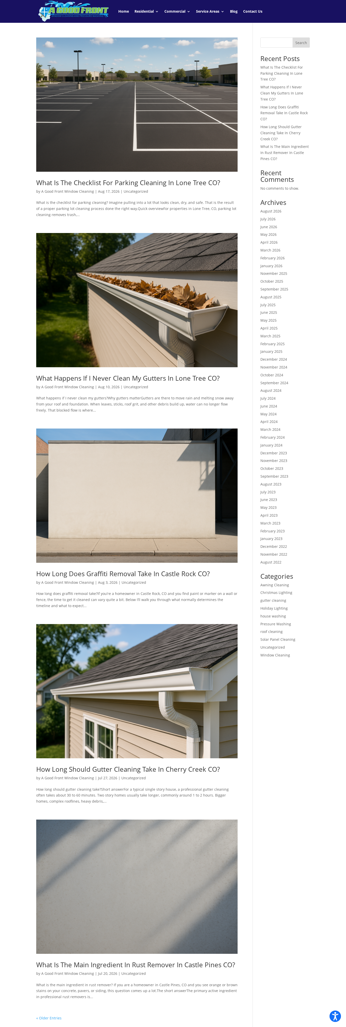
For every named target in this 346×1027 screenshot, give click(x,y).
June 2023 (268, 499)
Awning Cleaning (274, 585)
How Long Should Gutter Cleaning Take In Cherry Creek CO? (128, 769)
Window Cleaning (275, 655)
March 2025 (270, 336)
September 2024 (274, 382)
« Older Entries (49, 1018)
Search (301, 42)
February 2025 (272, 343)
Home (123, 11)
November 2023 (273, 460)
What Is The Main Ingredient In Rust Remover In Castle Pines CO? (135, 964)
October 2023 (271, 468)
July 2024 (268, 398)
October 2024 (271, 375)
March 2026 (270, 250)
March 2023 (270, 523)
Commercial (174, 11)
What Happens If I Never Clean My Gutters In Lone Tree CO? (128, 378)
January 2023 (271, 538)
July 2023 (268, 492)
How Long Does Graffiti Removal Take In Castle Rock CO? (123, 573)
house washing (273, 616)
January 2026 (271, 265)
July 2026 (268, 219)
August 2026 (270, 211)
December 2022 (273, 546)
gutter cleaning (273, 600)
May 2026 (268, 234)
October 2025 (271, 281)
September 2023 (274, 476)
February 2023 (272, 531)
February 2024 (272, 437)
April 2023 (269, 515)
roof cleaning (271, 631)
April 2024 (269, 421)
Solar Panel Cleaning (277, 639)
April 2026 (269, 242)
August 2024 (270, 390)
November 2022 (273, 554)
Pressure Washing (275, 624)
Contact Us (252, 11)
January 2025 (271, 351)
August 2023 (270, 484)
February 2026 (272, 258)
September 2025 (274, 289)
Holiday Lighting (274, 608)
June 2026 (268, 226)
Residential (144, 11)
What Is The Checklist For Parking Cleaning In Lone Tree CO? (128, 182)
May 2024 (268, 414)
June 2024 (268, 406)
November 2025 (273, 273)
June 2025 (268, 312)
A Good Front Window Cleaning (67, 191)
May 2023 (268, 507)
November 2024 (273, 367)
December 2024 (273, 359)
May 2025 (268, 320)
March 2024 (270, 429)
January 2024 (271, 445)
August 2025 (270, 297)
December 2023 (273, 453)
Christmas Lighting (276, 592)
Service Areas (207, 11)
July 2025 (268, 304)
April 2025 (269, 328)
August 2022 (270, 562)
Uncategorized (136, 191)
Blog (234, 11)
